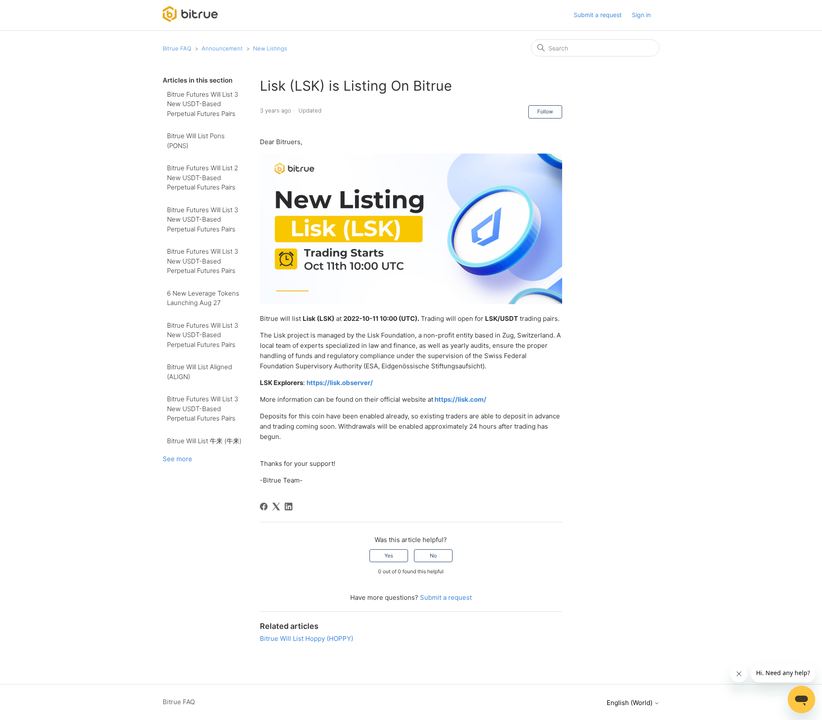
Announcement (222, 48)
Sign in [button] (641, 14)
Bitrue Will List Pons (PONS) (196, 141)
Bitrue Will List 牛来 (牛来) (204, 441)
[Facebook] (264, 506)
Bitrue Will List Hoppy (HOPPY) (306, 638)
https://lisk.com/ (459, 399)
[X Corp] (276, 506)
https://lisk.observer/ (340, 383)
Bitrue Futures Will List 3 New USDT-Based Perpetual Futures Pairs (202, 104)
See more (177, 459)
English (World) (630, 702)
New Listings (270, 48)
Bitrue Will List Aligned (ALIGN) (199, 372)
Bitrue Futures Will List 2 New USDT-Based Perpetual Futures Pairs (202, 177)
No (433, 555)
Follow (545, 111)
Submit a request (598, 14)
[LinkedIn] (288, 506)
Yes (388, 555)
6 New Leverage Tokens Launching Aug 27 (203, 298)
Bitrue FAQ (177, 48)
